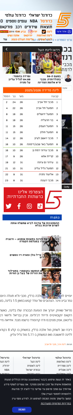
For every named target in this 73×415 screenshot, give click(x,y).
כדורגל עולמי (15, 15)
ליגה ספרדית (64, 366)
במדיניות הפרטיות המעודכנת (56, 403)
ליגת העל (47, 31)
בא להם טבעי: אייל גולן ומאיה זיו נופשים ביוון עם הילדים (34, 256)
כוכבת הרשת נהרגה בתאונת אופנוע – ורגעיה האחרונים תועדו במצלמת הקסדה (32, 240)
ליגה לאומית (45, 39)
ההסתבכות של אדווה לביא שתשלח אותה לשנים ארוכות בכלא (35, 224)
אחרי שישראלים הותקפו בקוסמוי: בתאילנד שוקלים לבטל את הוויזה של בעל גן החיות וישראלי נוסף (33, 273)
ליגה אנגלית (65, 370)
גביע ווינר (20, 31)
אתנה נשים (13, 35)
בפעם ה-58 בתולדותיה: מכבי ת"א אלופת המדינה (49, 79)
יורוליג (33, 31)
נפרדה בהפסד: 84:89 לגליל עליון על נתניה (19, 79)
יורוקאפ (28, 35)
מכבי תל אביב (50, 344)
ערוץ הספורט (64, 19)
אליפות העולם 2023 (22, 39)
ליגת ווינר (61, 344)
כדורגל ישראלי (40, 15)
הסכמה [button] (21, 409)
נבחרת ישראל (33, 370)
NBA (6, 370)
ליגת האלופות (44, 35)
